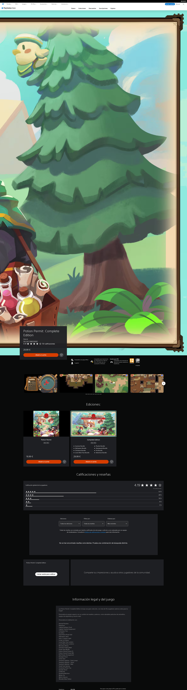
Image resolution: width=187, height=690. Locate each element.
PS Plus (33, 4)
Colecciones (82, 8)
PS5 (16, 4)
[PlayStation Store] (9, 8)
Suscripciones (103, 8)
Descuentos (92, 8)
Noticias (54, 4)
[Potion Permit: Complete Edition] (40, 383)
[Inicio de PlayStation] (3, 4)
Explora (113, 8)
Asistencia (64, 4)
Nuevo (73, 8)
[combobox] (70, 523)
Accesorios (43, 4)
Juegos (24, 4)
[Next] (163, 383)
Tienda (8, 4)
